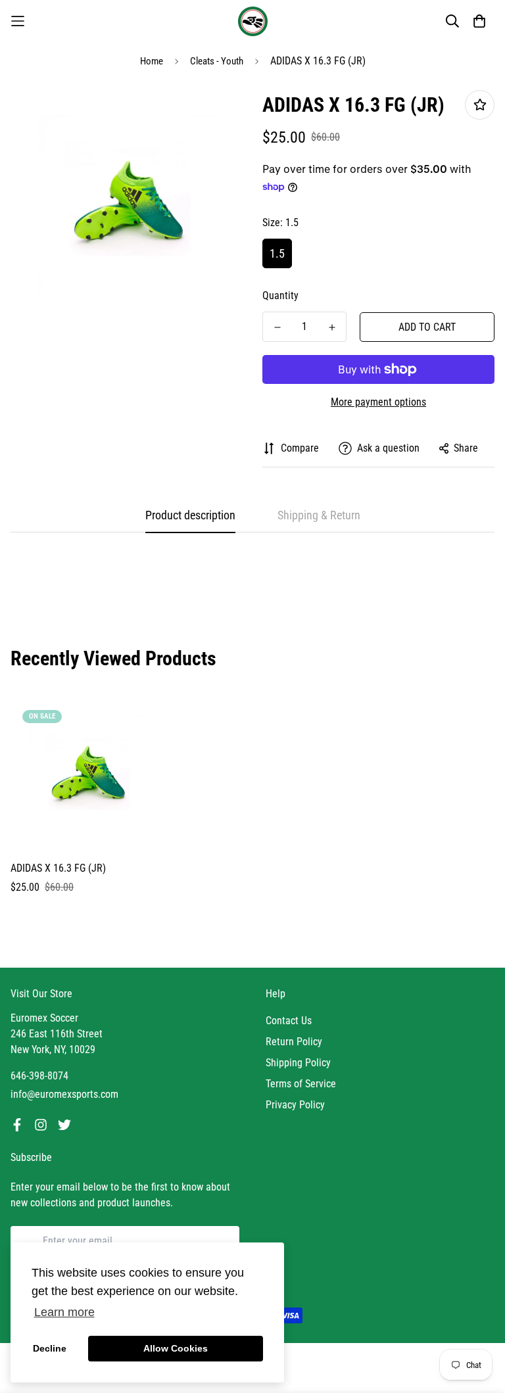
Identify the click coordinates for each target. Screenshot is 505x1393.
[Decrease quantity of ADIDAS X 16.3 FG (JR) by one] (277, 327)
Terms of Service (301, 1083)
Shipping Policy (298, 1062)
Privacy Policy (295, 1104)
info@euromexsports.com (64, 1094)
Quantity (280, 295)
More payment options (378, 402)
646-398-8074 (39, 1076)
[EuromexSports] (253, 21)
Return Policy (294, 1041)
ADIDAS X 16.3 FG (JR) (58, 868)
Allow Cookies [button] (175, 1348)
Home (151, 61)
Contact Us (289, 1020)
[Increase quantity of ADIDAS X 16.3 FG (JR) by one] (332, 327)
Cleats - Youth (216, 61)
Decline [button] (49, 1348)
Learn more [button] (64, 1312)
